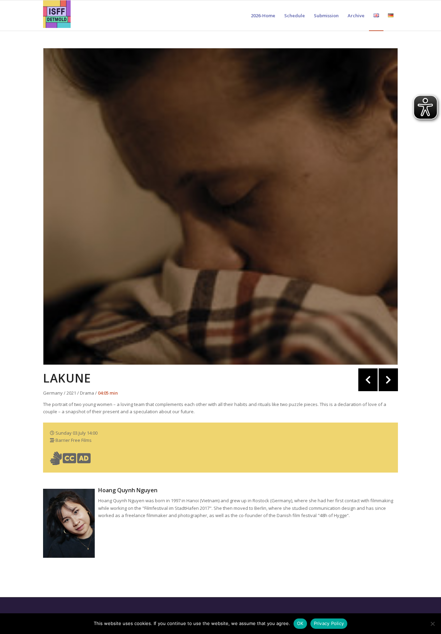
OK (300, 623)
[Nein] (432, 623)
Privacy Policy (329, 623)
